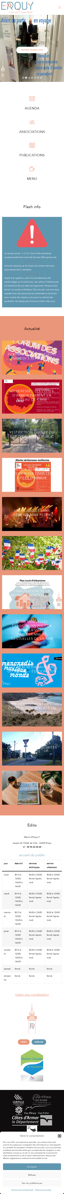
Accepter (32, 1166)
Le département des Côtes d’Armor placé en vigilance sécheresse (32, 708)
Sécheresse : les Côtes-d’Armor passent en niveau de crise (32, 395)
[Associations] (32, 123)
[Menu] (32, 170)
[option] (32, 48)
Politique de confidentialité (22, 1190)
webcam (39, 1042)
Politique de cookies (43, 1190)
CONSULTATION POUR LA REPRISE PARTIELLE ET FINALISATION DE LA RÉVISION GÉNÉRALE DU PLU (32, 591)
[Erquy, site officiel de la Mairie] (17, 7)
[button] (59, 1135)
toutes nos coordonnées (32, 994)
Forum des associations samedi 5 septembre (32, 356)
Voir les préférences (32, 1183)
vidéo (24, 1042)
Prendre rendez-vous (32, 50)
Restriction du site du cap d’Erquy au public (32, 434)
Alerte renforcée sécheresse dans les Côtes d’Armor (32, 473)
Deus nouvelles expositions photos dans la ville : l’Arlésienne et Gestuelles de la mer (32, 630)
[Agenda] (32, 100)
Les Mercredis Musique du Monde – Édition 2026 (32, 669)
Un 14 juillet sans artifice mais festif (32, 513)
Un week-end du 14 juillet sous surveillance (32, 552)
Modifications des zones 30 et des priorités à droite (32, 747)
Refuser (32, 1175)
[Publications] (32, 147)
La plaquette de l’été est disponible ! (32, 786)
